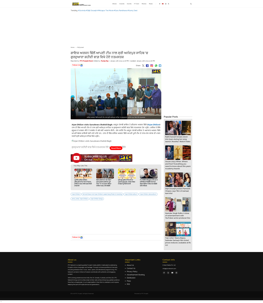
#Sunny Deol (132, 10)
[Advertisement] (131, 28)
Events (129, 4)
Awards (121, 4)
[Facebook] (159, 4)
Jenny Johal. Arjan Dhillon (80, 198)
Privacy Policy (132, 272)
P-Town (136, 4)
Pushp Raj (104, 61)
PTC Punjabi (144, 293)
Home (72, 47)
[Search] (190, 3)
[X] (168, 3)
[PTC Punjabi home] (82, 3)
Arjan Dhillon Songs (97, 198)
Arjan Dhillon (154, 125)
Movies (144, 4)
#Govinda (82, 10)
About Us (130, 265)
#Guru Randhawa (120, 10)
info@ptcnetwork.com (169, 268)
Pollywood (80, 47)
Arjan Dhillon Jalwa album (148, 194)
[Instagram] (165, 4)
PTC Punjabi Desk (86, 61)
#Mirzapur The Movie (105, 10)
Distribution (131, 278)
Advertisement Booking (136, 275)
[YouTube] (163, 4)
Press (129, 281)
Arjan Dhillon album (131, 194)
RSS (128, 284)
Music (151, 4)
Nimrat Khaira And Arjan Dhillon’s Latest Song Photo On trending (102, 194)
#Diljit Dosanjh (91, 10)
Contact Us (131, 268)
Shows (114, 4)
